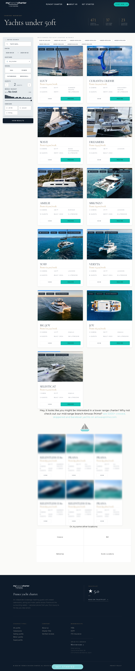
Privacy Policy (116, 665)
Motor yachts (18, 637)
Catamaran (11, 76)
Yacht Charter (54, 4)
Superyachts (18, 640)
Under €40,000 (72, 44)
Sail (11, 70)
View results (18, 120)
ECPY (73, 631)
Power (24, 70)
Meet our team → (77, 645)
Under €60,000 (58, 44)
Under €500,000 (75, 40)
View (50, 98)
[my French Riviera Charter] (16, 4)
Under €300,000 (90, 40)
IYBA (72, 628)
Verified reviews (48, 634)
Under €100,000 (120, 40)
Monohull (24, 76)
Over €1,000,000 (44, 40)
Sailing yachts (18, 634)
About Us (73, 4)
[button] (39, 61)
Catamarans (17, 631)
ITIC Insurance (76, 634)
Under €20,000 (87, 44)
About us (45, 628)
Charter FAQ (46, 631)
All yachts (16, 628)
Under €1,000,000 (60, 40)
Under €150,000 (105, 40)
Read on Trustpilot (98, 599)
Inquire (70, 98)
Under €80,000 (44, 44)
